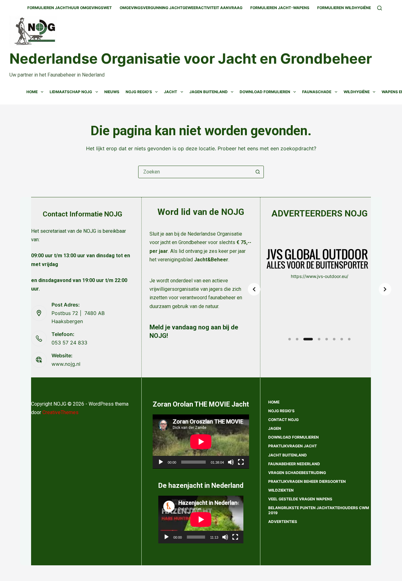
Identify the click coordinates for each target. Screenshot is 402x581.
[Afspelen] (161, 462)
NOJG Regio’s (139, 91)
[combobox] (195, 172)
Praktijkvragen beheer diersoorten (307, 481)
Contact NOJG (283, 419)
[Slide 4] (319, 339)
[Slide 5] (326, 339)
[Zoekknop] (257, 172)
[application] (201, 441)
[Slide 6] (334, 339)
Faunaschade (316, 91)
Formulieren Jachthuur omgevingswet (69, 7)
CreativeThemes (60, 412)
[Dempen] (231, 462)
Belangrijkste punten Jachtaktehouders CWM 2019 (318, 510)
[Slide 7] (341, 339)
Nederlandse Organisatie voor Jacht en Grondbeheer (190, 58)
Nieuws (111, 91)
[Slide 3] (308, 339)
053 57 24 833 (69, 342)
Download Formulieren (265, 91)
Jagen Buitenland (208, 91)
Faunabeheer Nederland (294, 463)
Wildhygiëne (357, 91)
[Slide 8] (349, 339)
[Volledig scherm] (241, 462)
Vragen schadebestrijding (297, 472)
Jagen (274, 428)
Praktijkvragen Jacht (292, 446)
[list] (319, 289)
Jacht (170, 91)
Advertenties (282, 521)
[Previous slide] (254, 289)
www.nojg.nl (66, 364)
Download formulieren (293, 437)
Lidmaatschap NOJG (71, 91)
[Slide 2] (297, 339)
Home (32, 91)
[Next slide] (385, 289)
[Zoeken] (379, 8)
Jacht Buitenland (287, 455)
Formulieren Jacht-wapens (279, 7)
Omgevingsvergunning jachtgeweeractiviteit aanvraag (181, 7)
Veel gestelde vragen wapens (300, 499)
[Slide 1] (289, 339)
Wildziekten (281, 490)
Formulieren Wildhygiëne (344, 7)
